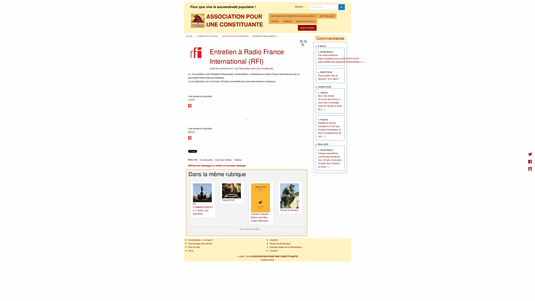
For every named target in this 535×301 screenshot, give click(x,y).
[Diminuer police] (305, 41)
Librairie (274, 239)
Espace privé (267, 259)
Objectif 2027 (228, 200)
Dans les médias (223, 159)
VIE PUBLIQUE (327, 15)
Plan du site (194, 247)
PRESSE (287, 21)
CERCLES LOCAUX (305, 21)
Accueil (189, 36)
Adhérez (299, 6)
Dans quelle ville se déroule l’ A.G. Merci (328, 77)
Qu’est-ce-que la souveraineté (235, 36)
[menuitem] (293, 16)
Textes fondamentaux (280, 243)
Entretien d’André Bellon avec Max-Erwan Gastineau (259, 217)
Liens (191, 250)
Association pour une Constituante (256, 68)
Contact (273, 250)
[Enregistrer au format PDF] (303, 44)
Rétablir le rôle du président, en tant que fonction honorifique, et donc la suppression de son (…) (329, 129)
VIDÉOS (275, 21)
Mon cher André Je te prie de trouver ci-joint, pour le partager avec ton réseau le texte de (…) (330, 102)
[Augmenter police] (301, 41)
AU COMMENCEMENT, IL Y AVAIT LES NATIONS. (203, 208)
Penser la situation (289, 210)
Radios (238, 159)
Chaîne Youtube (307, 27)
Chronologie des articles (200, 243)
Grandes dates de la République (286, 247)
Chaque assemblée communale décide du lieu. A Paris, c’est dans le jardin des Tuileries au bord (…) (329, 160)
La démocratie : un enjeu (207, 36)
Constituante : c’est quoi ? (201, 239)
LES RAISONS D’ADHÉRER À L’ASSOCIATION (293, 15)
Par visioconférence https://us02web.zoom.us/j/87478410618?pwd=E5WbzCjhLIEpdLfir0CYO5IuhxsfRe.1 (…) (341, 58)
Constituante (206, 159)
